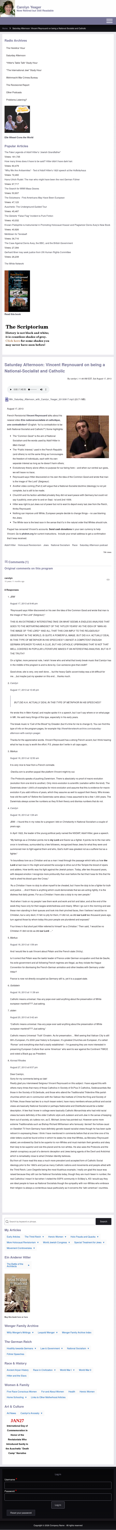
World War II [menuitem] (85, 1370)
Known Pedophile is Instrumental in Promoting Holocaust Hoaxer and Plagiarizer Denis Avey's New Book (57, 225)
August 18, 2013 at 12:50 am (24, 758)
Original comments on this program (29, 568)
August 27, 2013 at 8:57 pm (24, 1067)
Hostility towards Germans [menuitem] (19, 1349)
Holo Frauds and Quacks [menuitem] (81, 1237)
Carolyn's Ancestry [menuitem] (28, 1413)
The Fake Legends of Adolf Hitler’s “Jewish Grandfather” (33, 152)
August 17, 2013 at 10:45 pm (24, 689)
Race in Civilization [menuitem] (42, 1370)
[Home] (7, 8)
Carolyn (14, 683)
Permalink (58, 579)
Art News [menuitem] (11, 1413)
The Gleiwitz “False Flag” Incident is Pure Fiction (29, 215)
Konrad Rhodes (18, 1060)
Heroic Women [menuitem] (54, 1237)
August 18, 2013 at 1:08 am (24, 815)
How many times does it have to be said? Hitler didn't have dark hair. (39, 161)
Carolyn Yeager (29, 7)
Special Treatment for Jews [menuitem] (86, 1243)
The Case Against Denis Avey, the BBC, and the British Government (39, 243)
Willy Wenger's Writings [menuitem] (18, 1333)
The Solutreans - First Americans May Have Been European (35, 197)
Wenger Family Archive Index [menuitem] (76, 1332)
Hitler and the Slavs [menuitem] (16, 1375)
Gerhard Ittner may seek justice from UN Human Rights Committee (38, 252)
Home (5, 28)
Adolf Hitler (10, 545)
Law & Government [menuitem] (49, 1349)
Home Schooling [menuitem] (14, 1398)
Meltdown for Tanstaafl (16, 234)
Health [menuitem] (71, 1391)
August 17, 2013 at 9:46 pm (24, 603)
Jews (46, 545)
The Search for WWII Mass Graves (22, 188)
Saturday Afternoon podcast (94, 545)
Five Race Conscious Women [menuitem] (22, 1391)
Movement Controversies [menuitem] (18, 1248)
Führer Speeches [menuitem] (15, 1354)
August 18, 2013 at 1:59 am (24, 944)
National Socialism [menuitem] (75, 1349)
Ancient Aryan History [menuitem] (18, 1370)
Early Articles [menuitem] (13, 1236)
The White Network (14, 263)
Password (10, 1491)
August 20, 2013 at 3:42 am (24, 1017)
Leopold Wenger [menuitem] (45, 1333)
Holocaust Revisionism (29, 545)
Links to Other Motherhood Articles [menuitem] (48, 1397)
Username (10, 1479)
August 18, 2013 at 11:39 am (24, 992)
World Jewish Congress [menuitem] (54, 1243)
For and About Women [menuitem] (52, 1391)
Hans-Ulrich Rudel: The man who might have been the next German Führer (42, 179)
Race (75, 545)
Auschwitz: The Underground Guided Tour (26, 206)
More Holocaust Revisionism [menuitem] (20, 1243)
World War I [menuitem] (65, 1370)
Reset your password (21, 1512)
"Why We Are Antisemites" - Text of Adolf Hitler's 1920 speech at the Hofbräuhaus (45, 170)
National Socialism (60, 545)
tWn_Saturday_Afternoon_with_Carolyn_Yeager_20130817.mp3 (41, 399)
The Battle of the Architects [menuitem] (14, 1265)
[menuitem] (58, 48)
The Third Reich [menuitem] (31, 1237)
